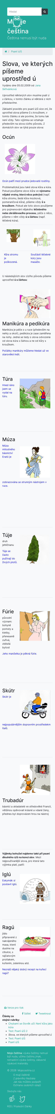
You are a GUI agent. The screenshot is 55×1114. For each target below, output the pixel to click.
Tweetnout (44, 1013)
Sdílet (27, 1013)
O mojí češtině (21, 1074)
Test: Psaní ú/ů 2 (18, 1030)
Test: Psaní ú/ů (16, 1038)
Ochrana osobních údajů (27, 1085)
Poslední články (23, 1106)
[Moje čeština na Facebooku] (12, 1100)
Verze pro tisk (15, 1007)
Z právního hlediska (24, 1078)
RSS (9, 1106)
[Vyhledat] (45, 12)
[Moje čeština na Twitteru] (22, 1100)
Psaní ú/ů (16, 51)
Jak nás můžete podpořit (27, 1081)
